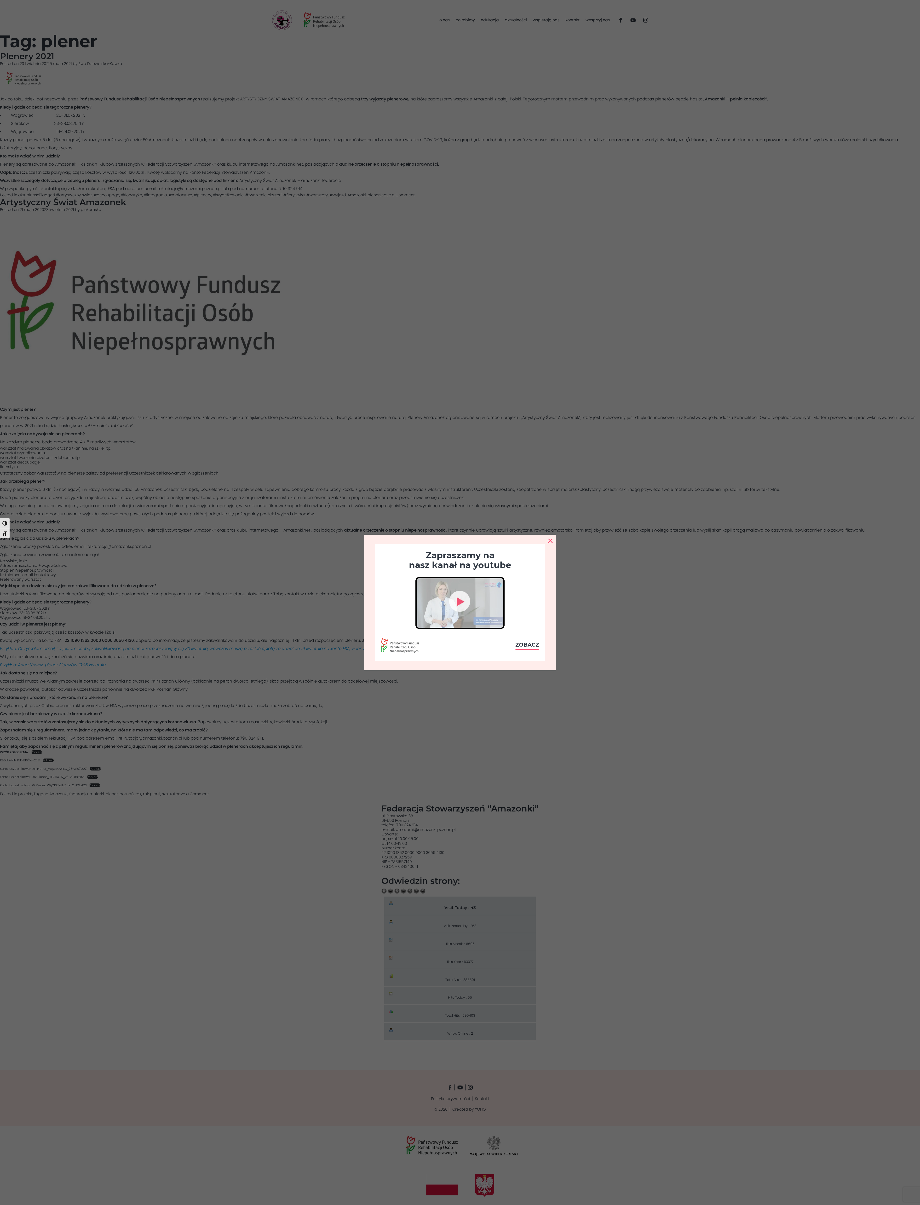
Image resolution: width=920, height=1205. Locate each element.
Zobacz (527, 645)
